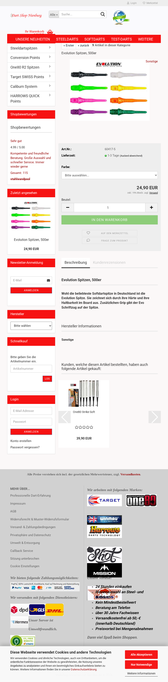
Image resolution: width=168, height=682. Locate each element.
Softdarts (94, 39)
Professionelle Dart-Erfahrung (30, 495)
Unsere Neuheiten (33, 39)
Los (47, 378)
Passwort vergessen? (25, 447)
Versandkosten (130, 474)
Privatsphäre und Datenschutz (30, 535)
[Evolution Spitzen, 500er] (110, 90)
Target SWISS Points (27, 77)
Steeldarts (67, 39)
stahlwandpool (20, 179)
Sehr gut (16, 141)
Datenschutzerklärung (83, 669)
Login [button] (133, 3)
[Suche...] (103, 14)
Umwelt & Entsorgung (25, 543)
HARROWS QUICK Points (25, 98)
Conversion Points (25, 57)
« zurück (83, 45)
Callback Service (21, 551)
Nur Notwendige (141, 664)
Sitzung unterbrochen (24, 558)
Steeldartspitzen (23, 48)
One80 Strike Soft (84, 412)
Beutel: (66, 200)
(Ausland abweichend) (131, 155)
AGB (13, 511)
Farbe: (65, 167)
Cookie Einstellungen (24, 566)
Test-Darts (121, 39)
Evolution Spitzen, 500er (31, 240)
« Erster (69, 45)
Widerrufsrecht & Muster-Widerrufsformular (39, 519)
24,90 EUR (31, 249)
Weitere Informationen (141, 673)
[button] (67, 207)
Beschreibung (76, 262)
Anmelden (31, 290)
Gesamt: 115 (19, 173)
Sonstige (152, 61)
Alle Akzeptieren (141, 654)
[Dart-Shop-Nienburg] (26, 15)
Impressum (18, 503)
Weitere (145, 39)
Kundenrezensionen (109, 262)
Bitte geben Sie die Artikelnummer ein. (23, 359)
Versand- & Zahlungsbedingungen (33, 527)
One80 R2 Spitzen (24, 67)
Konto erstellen (20, 441)
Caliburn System (23, 86)
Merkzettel (151, 3)
